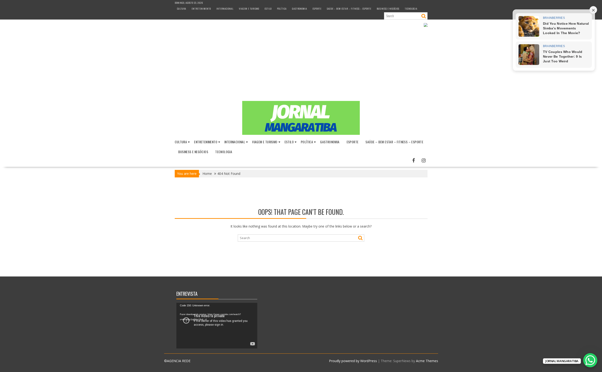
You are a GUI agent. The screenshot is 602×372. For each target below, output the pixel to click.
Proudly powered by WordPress (353, 361)
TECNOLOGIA (411, 8)
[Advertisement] (301, 66)
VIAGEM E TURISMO (249, 8)
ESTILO (268, 8)
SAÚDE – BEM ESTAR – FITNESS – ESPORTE (349, 8)
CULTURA (181, 8)
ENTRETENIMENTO (201, 8)
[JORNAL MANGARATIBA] (301, 133)
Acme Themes (427, 361)
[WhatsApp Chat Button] (590, 360)
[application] (216, 325)
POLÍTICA (282, 8)
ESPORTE (317, 8)
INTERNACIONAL (225, 8)
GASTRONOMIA (299, 8)
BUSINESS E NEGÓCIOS (388, 8)
